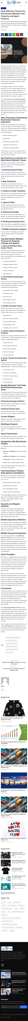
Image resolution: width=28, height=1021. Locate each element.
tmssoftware (3, 769)
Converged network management (9, 924)
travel (9, 902)
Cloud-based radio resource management (11, 918)
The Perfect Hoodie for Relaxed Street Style (17, 869)
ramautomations (15, 863)
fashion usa (20, 905)
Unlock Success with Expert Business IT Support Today (14, 669)
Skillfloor (22, 908)
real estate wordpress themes (12, 637)
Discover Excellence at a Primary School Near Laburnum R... (18, 990)
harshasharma (4, 745)
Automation (4, 930)
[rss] (2, 965)
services (3, 911)
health (16, 908)
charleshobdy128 (15, 993)
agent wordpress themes (11, 646)
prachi (2, 686)
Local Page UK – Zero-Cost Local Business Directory (13, 790)
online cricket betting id (7, 908)
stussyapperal (14, 871)
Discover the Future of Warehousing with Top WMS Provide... (14, 766)
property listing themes (11, 640)
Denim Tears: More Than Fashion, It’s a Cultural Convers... (12, 718)
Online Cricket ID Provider (7, 927)
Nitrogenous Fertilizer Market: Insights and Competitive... (13, 742)
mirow (13, 857)
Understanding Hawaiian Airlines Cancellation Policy (19, 973)
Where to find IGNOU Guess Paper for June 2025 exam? (14, 663)
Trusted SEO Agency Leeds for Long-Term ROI (18, 876)
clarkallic (13, 879)
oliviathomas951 (15, 975)
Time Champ (14, 888)
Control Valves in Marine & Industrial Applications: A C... (19, 861)
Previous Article (15, 660)
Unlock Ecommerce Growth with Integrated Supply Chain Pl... (13, 814)
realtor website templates (11, 643)
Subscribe (23, 1007)
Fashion (3, 902)
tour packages (19, 927)
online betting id (11, 905)
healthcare (4, 914)
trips (9, 911)
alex (1, 793)
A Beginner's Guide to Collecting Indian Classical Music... (18, 854)
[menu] (2, 2)
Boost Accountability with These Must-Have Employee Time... (19, 885)
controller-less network (7, 921)
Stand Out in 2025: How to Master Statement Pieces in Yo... (14, 839)
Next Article (13, 666)
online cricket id (16, 902)
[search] (26, 2)
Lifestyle (4, 905)
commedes (3, 721)
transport (12, 930)
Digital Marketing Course (18, 911)
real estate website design (12, 649)
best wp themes (9, 652)
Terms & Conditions (6, 1017)
